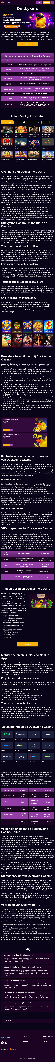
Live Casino (19, 122)
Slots (46, 122)
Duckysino (44, 1041)
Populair (6, 122)
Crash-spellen (33, 122)
